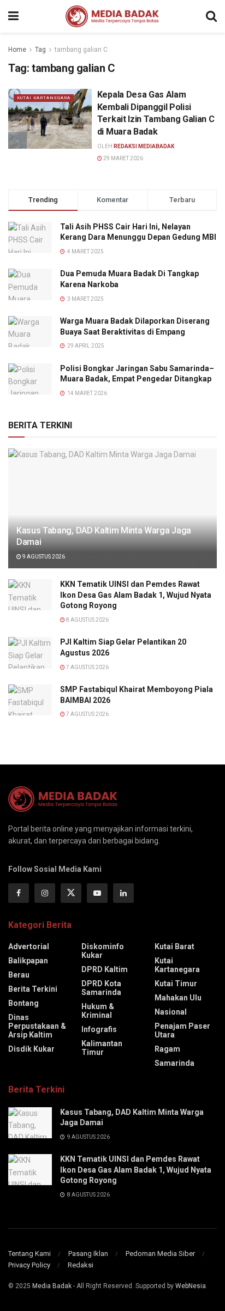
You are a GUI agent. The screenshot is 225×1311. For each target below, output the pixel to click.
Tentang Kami (29, 1253)
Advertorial (28, 946)
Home (17, 49)
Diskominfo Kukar (102, 951)
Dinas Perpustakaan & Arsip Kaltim (37, 1026)
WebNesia (190, 1286)
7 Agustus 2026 (87, 667)
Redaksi (80, 1265)
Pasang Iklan (88, 1253)
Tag (40, 49)
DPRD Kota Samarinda (101, 988)
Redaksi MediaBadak (144, 146)
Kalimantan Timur (101, 1048)
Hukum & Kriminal (97, 1010)
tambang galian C (81, 49)
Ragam (167, 1049)
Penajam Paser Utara (182, 1030)
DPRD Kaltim (104, 969)
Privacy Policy (29, 1265)
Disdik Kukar (31, 1049)
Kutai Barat (174, 946)
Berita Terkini (32, 989)
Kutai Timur (176, 983)
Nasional (171, 1011)
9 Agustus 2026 (43, 557)
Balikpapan (28, 960)
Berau (18, 974)
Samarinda (174, 1063)
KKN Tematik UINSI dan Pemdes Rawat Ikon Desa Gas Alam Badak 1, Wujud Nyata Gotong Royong (135, 595)
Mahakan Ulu (178, 997)
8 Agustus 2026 (87, 620)
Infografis (99, 1029)
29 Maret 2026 (122, 158)
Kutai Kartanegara (43, 97)
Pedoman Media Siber (160, 1253)
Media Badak (52, 1286)
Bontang (23, 1003)
